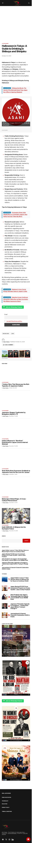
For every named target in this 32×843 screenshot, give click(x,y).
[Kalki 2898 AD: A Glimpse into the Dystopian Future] (16, 516)
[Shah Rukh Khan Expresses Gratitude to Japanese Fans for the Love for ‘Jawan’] (16, 459)
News (5, 630)
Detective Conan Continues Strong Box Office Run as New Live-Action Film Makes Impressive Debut (15, 299)
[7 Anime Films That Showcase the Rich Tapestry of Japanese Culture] (16, 373)
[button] (3, 3)
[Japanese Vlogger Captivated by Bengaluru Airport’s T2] (16, 401)
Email (5, 314)
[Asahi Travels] (16, 112)
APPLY (16, 694)
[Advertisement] (16, 23)
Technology (5, 800)
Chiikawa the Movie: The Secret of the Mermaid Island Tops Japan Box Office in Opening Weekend (15, 90)
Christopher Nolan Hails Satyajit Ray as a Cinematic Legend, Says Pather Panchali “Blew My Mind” (15, 214)
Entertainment (5, 43)
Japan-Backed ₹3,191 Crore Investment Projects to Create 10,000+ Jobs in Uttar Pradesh (14, 555)
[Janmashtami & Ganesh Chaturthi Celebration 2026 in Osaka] (4, 615)
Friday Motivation (6, 797)
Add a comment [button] (9, 344)
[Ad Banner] (16, 353)
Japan (12, 333)
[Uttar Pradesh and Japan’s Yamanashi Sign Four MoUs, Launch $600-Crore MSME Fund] (4, 597)
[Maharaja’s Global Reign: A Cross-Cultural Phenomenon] (16, 488)
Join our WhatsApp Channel (14, 307)
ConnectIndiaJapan (12, 833)
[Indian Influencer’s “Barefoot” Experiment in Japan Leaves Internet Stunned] (16, 430)
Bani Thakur (7, 638)
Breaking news (6, 333)
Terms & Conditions (7, 811)
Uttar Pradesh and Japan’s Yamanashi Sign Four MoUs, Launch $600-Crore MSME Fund (15, 559)
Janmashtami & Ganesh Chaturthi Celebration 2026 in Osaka (15, 568)
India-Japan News (6, 793)
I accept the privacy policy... (14, 321)
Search (4, 536)
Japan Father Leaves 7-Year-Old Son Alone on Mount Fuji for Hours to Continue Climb (15, 551)
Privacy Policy (5, 807)
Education (4, 803)
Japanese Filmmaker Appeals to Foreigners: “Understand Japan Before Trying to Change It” (15, 564)
